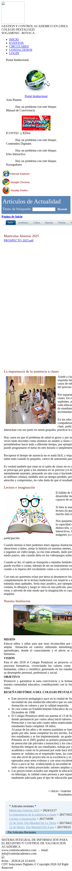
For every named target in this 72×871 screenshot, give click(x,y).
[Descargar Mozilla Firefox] (16, 193)
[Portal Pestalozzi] (36, 92)
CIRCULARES (19, 46)
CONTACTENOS (20, 49)
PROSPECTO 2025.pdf (18, 240)
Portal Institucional (36, 96)
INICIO (14, 39)
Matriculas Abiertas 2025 (24, 810)
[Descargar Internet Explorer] (16, 176)
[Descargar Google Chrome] (16, 184)
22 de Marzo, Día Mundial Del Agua (31, 827)
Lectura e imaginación (22, 818)
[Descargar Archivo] (36, 129)
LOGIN (14, 53)
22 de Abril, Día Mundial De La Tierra (32, 823)
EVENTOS (16, 43)
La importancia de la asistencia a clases (32, 814)
